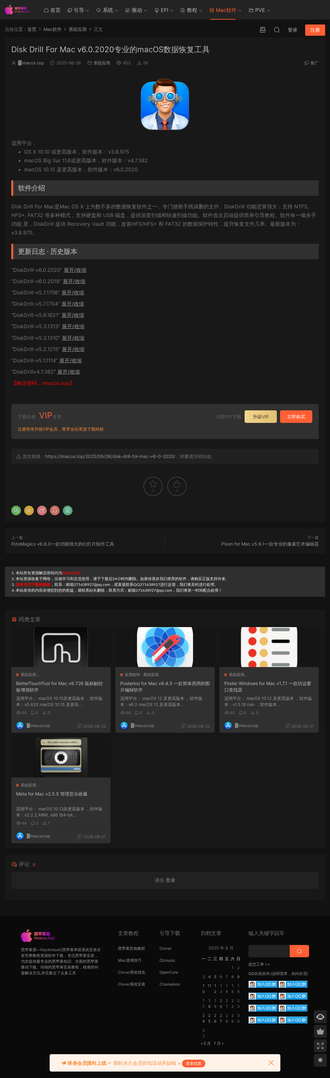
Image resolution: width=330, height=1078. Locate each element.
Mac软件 (225, 10)
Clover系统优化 (131, 972)
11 (209, 985)
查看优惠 (193, 1063)
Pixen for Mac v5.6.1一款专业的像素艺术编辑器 (270, 544)
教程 (191, 10)
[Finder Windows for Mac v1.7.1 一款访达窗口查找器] (269, 647)
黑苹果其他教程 (131, 948)
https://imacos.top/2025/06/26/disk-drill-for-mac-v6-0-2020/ (110, 456)
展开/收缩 (75, 270)
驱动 (136, 10)
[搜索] (277, 29)
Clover (165, 948)
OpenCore (169, 972)
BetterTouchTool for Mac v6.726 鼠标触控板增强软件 (59, 686)
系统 (107, 10)
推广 (314, 62)
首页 (55, 10)
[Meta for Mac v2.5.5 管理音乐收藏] (61, 757)
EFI (163, 10)
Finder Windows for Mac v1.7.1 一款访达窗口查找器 (267, 686)
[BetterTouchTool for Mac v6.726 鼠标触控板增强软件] (61, 647)
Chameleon (170, 984)
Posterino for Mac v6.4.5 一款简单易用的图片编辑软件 (165, 686)
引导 (78, 10)
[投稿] (262, 29)
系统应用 (101, 62)
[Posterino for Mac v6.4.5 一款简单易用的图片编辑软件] (165, 647)
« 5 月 (206, 1043)
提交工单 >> (259, 964)
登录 (170, 880)
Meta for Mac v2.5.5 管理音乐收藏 (51, 794)
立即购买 (296, 416)
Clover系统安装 (131, 984)
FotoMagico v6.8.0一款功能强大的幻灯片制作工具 (62, 544)
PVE (259, 10)
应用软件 (132, 674)
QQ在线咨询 (259, 973)
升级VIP (261, 416)
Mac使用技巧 (129, 960)
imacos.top (31, 62)
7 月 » (219, 1043)
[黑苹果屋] (19, 9)
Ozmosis (167, 960)
